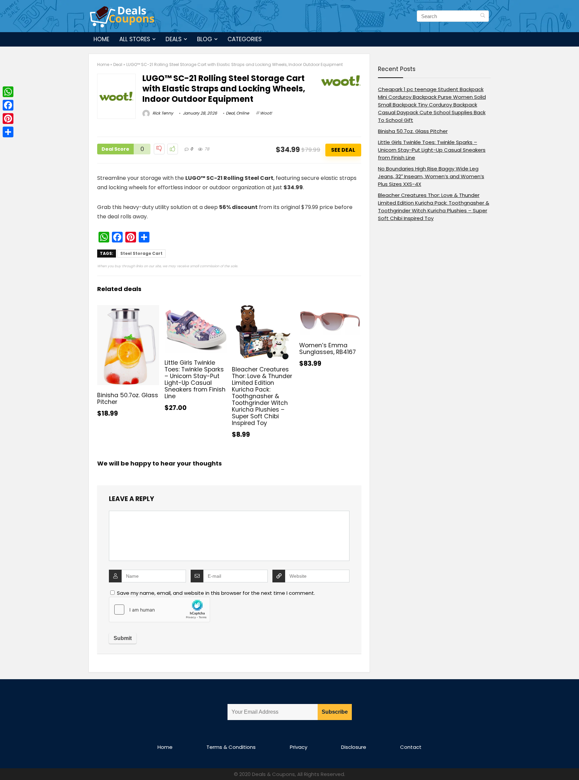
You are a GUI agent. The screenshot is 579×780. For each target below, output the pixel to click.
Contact (411, 747)
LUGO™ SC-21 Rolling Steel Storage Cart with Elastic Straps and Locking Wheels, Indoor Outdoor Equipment (223, 88)
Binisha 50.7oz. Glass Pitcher (127, 398)
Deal (117, 64)
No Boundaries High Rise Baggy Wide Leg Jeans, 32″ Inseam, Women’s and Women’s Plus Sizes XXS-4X (431, 176)
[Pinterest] (8, 118)
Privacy (298, 747)
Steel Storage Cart (141, 253)
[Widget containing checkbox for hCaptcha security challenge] (159, 609)
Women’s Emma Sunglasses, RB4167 (327, 348)
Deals (174, 39)
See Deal (343, 150)
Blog (204, 39)
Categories (245, 39)
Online (242, 113)
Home (101, 39)
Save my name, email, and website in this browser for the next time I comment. (216, 592)
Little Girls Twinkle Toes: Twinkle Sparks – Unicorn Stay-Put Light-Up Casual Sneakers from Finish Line (195, 379)
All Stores (134, 39)
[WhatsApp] (8, 91)
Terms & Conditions (231, 747)
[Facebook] (8, 105)
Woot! (266, 113)
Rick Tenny (162, 113)
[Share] (8, 132)
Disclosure (353, 747)
